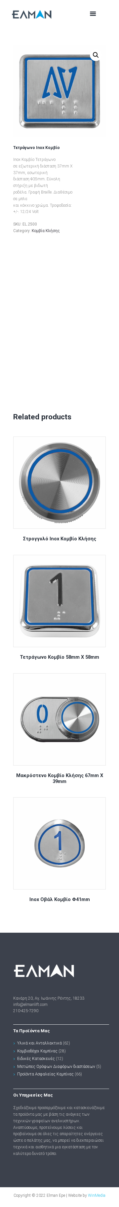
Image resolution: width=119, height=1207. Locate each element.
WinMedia (96, 1195)
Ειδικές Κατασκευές (36, 1058)
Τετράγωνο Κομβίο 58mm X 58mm (59, 657)
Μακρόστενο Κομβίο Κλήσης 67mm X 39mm (59, 779)
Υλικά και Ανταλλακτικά (39, 1043)
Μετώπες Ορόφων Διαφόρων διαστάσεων (56, 1066)
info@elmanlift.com (30, 1004)
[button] (96, 55)
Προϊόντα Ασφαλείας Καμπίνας (45, 1074)
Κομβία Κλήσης (46, 230)
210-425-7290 (25, 1011)
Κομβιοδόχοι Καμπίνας (37, 1051)
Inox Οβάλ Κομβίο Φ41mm (59, 899)
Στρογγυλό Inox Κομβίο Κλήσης (59, 539)
